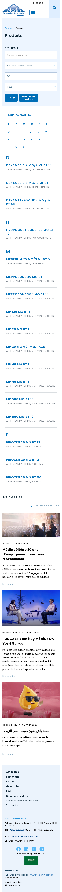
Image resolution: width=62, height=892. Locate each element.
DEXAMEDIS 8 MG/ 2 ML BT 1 (28, 183)
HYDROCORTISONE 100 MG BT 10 (30, 232)
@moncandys (12, 885)
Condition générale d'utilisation (22, 801)
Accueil (8, 28)
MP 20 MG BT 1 (17, 329)
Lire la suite (8, 584)
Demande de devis (17, 796)
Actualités (12, 772)
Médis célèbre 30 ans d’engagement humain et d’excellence (24, 554)
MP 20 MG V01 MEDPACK (25, 347)
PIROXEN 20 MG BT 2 (22, 460)
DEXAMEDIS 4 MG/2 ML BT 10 (29, 165)
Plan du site (12, 805)
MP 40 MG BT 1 (17, 364)
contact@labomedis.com (25, 836)
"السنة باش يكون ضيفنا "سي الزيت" (27, 731)
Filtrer (11, 97)
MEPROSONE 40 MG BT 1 (25, 277)
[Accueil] (13, 8)
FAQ (8, 791)
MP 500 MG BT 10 (20, 399)
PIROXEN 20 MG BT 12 (23, 442)
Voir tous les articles (47, 505)
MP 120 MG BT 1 (18, 312)
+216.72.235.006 (18, 829)
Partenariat (13, 777)
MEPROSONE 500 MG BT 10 (27, 294)
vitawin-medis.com (15, 882)
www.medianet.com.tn (41, 874)
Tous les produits (19, 115)
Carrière (11, 781)
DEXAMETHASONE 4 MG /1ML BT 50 (29, 202)
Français (38, 3)
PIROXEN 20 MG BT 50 (23, 477)
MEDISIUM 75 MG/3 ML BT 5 (28, 259)
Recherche (11, 48)
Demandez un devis (28, 98)
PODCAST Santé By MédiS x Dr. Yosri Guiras (28, 641)
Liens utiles (13, 786)
